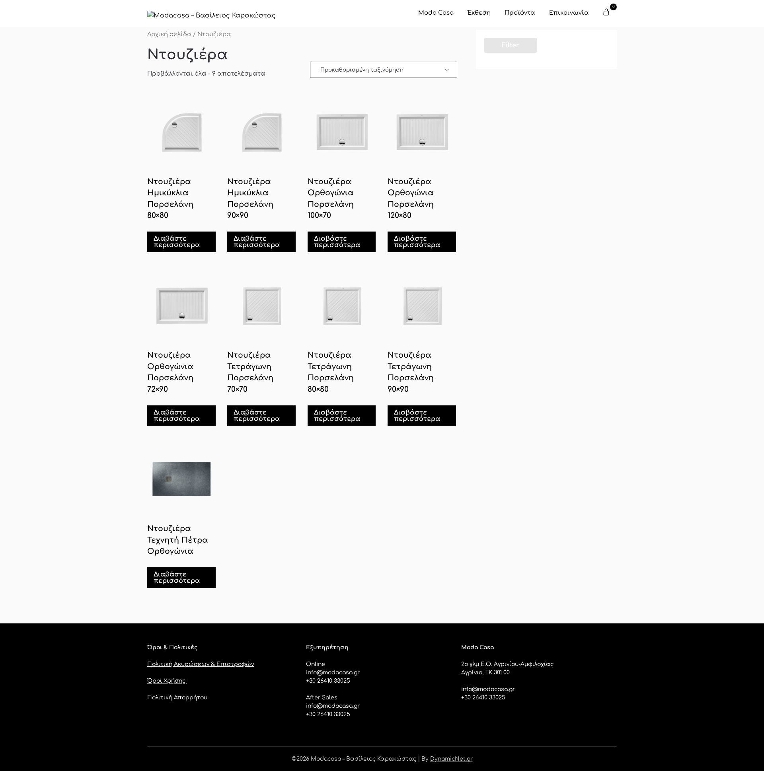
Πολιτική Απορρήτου (177, 698)
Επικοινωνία (569, 13)
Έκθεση (479, 13)
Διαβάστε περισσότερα (177, 242)
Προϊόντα (520, 13)
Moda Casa (436, 13)
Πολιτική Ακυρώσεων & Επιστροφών (200, 664)
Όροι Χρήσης (167, 681)
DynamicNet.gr (451, 759)
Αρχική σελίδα (169, 34)
